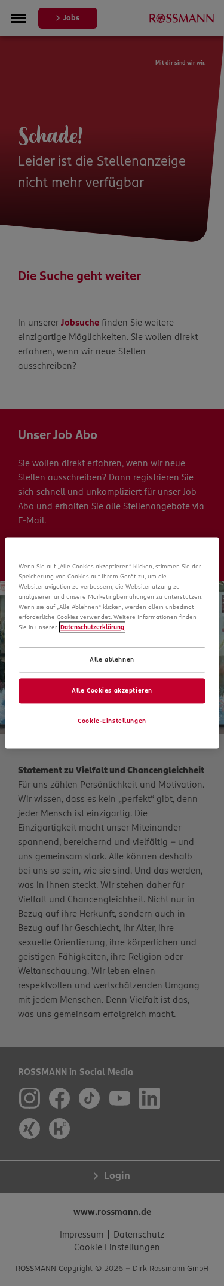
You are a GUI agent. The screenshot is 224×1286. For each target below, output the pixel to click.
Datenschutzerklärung (92, 627)
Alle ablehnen (112, 660)
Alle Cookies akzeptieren (112, 691)
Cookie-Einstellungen (112, 721)
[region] (111, 642)
